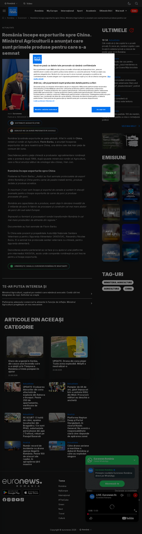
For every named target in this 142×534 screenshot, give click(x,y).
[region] (72, 85)
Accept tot (101, 109)
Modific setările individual (46, 109)
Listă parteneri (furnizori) (44, 101)
